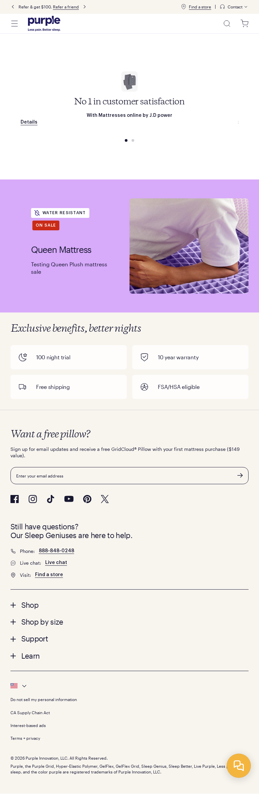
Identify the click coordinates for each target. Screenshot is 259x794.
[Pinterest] (87, 499)
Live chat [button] (56, 562)
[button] (129, 604)
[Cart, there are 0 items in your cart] (244, 24)
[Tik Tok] (51, 499)
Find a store (200, 6)
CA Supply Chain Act (30, 712)
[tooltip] (234, 7)
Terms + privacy (25, 738)
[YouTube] (69, 499)
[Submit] (240, 475)
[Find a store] (183, 6)
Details (29, 122)
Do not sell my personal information (43, 699)
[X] (105, 499)
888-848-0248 (56, 551)
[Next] (84, 7)
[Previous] (12, 7)
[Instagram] (32, 499)
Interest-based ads (28, 725)
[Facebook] (14, 499)
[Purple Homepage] (44, 23)
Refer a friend (66, 6)
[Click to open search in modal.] (227, 24)
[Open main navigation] (14, 24)
